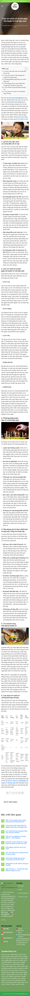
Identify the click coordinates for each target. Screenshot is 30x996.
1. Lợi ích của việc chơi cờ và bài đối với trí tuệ (14, 72)
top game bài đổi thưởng (13, 982)
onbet (18, 964)
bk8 (18, 958)
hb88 (25, 958)
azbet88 (14, 968)
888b (10, 960)
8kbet (8, 972)
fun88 (22, 966)
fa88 (7, 966)
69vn (17, 960)
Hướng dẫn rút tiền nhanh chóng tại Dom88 (17, 864)
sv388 (7, 958)
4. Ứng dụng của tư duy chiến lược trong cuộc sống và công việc (14, 84)
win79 (25, 960)
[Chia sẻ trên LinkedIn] (22, 793)
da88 (10, 966)
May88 (11, 976)
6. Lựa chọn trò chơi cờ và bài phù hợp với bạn (14, 92)
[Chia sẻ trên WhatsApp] (7, 793)
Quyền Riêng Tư (8, 938)
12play (20, 956)
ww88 (22, 958)
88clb (13, 974)
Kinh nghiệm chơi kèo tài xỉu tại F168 (16, 848)
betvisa (11, 970)
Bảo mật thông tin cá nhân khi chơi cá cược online (17, 853)
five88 (3, 956)
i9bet (22, 972)
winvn (23, 970)
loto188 (25, 968)
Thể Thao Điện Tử (23, 893)
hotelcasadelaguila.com (8, 896)
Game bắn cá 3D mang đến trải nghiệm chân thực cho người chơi (16, 826)
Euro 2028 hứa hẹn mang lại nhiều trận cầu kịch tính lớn (16, 831)
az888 (12, 972)
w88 (22, 982)
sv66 (18, 978)
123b (2, 964)
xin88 (21, 960)
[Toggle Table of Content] (25, 68)
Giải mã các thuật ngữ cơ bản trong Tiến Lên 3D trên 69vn (15, 859)
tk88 (12, 956)
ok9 (17, 974)
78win (14, 958)
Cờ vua (6, 912)
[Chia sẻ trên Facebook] (10, 793)
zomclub (17, 972)
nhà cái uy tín (5, 954)
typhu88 (20, 968)
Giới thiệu (6, 929)
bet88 (15, 976)
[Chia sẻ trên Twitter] (13, 793)
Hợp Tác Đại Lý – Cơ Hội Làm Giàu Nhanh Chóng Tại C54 (17, 869)
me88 (26, 966)
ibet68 (16, 956)
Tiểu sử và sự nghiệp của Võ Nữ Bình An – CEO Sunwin (16, 837)
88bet (25, 974)
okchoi (6, 970)
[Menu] (2, 6)
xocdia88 (4, 962)
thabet (7, 964)
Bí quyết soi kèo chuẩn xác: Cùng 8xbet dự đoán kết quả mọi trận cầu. (16, 842)
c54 (11, 964)
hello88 (3, 972)
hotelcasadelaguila (15, 98)
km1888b (4, 968)
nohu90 (8, 956)
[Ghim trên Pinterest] (19, 793)
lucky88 (22, 978)
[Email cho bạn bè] (16, 793)
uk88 (2, 980)
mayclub (8, 974)
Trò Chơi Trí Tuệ (6, 916)
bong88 (22, 962)
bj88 (2, 970)
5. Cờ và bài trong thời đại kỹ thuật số (15, 88)
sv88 (19, 970)
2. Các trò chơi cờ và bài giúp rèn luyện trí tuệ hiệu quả (14, 76)
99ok (2, 958)
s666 (14, 960)
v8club (3, 974)
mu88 (2, 978)
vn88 (18, 966)
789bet (25, 956)
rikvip (20, 954)
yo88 (14, 964)
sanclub (18, 984)
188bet (9, 962)
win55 (10, 978)
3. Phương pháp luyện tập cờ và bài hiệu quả (15, 80)
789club (7, 984)
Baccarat (21, 886)
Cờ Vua (20, 889)
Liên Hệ (5, 941)
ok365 (22, 964)
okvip (3, 960)
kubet (18, 962)
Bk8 (6, 978)
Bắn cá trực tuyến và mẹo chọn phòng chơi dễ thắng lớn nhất (16, 821)
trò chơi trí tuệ (23, 119)
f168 (11, 980)
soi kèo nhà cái (14, 954)
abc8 (10, 958)
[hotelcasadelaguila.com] (15, 6)
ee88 (22, 984)
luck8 (6, 976)
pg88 (6, 960)
